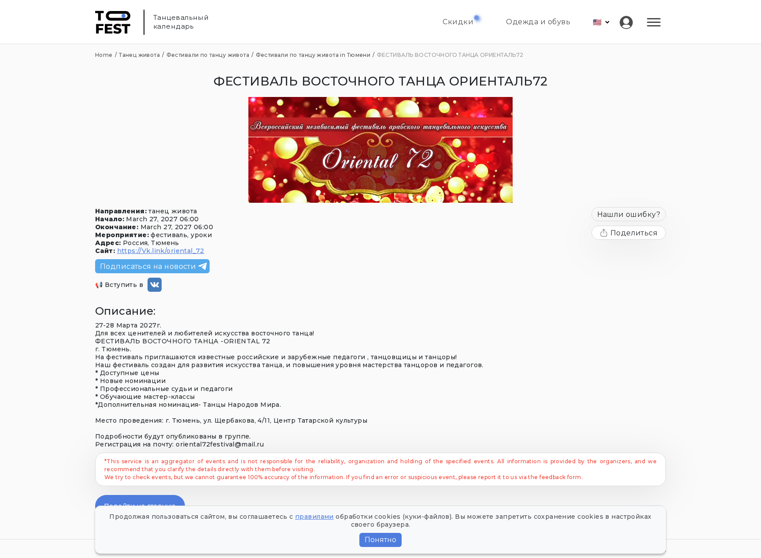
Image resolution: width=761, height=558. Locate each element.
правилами (314, 517)
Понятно (380, 540)
